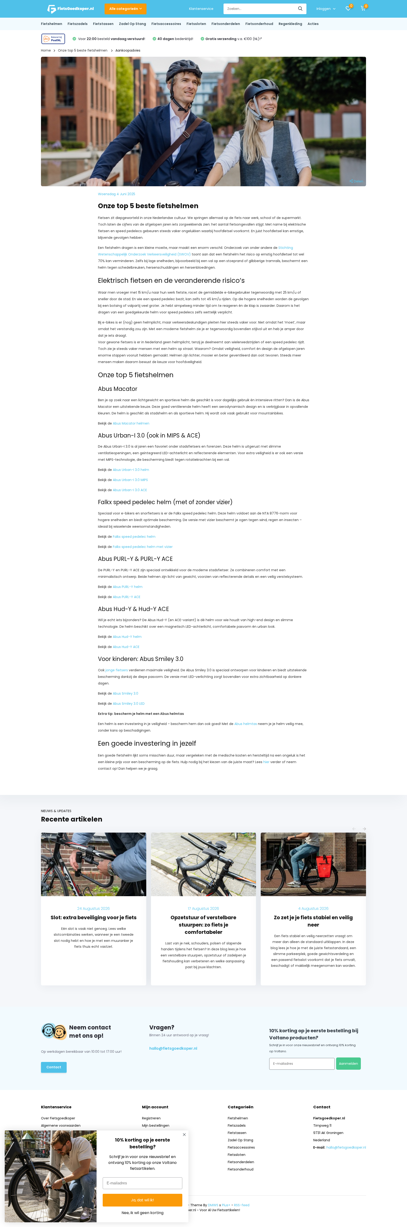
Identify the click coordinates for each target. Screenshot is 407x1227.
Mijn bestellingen (155, 1125)
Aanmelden (348, 1063)
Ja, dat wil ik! (142, 1200)
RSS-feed (241, 1205)
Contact (53, 1067)
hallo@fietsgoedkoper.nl (173, 1048)
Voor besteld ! (111, 38)
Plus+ (226, 1205)
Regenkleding (290, 23)
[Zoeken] (300, 9)
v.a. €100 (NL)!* (233, 38)
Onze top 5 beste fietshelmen (83, 50)
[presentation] (354, 829)
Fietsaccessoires (166, 23)
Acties (313, 23)
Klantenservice (201, 8)
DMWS (213, 1205)
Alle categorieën (123, 8)
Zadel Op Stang (132, 23)
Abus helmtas (245, 723)
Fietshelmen (51, 23)
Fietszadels (78, 23)
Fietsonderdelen (226, 23)
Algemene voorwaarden (61, 1125)
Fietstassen (103, 23)
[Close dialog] (184, 1135)
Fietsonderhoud (259, 23)
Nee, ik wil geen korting (142, 1212)
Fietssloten (196, 23)
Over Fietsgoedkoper (58, 1118)
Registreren (151, 1118)
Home (46, 50)
